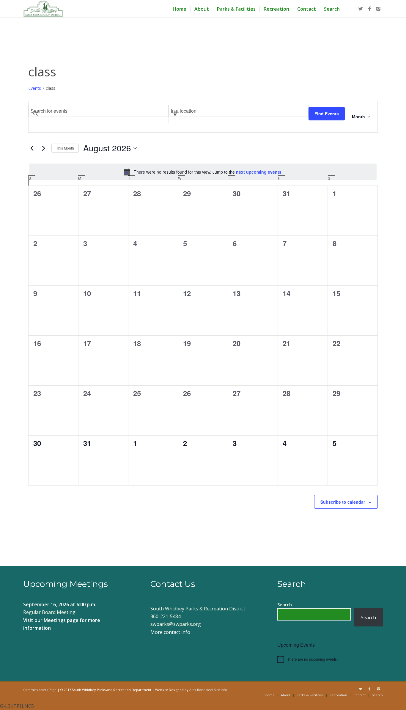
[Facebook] (369, 8)
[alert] (203, 172)
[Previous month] (31, 148)
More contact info (170, 632)
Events (34, 88)
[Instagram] (378, 8)
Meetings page (61, 620)
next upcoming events (258, 172)
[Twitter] (360, 8)
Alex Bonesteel (201, 689)
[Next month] (43, 148)
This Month (65, 147)
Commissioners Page (39, 689)
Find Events (326, 114)
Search (284, 604)
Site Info (220, 689)
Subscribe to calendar (342, 502)
